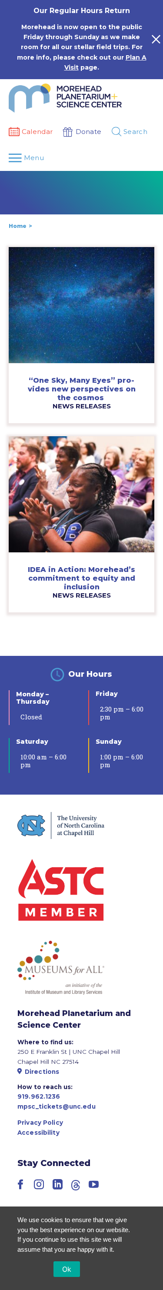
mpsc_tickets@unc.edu (56, 1106)
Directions (42, 1071)
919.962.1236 (38, 1096)
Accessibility (38, 1132)
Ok (67, 1269)
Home (18, 226)
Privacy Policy (40, 1122)
